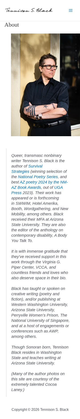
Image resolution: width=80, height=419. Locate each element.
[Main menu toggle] (71, 10)
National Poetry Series (38, 177)
